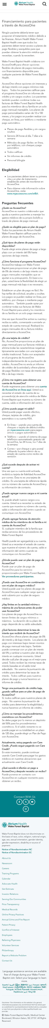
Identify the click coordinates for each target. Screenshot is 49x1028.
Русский (25, 989)
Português (10, 989)
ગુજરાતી (43, 985)
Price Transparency (10, 904)
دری (30, 985)
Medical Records (10, 909)
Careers (5, 868)
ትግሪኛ (40, 989)
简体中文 (24, 985)
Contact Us (7, 960)
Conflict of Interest (10, 930)
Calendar (6, 878)
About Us (6, 858)
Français (36, 985)
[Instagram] (26, 809)
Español (5, 985)
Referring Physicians (11, 940)
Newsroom (7, 863)
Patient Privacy (8, 925)
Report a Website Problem (14, 955)
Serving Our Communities (14, 899)
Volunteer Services (10, 945)
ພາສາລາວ (37, 987)
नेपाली (43, 987)
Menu (5, 2)
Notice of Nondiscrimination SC (17, 852)
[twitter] (26, 802)
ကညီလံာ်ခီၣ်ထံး (20, 987)
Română (18, 989)
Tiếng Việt (32, 992)
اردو (25, 992)
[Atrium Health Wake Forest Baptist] (24, 825)
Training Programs (10, 873)
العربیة (12, 985)
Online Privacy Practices (13, 914)
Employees (7, 935)
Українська (18, 992)
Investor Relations (10, 894)
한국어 (29, 987)
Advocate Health (10, 883)
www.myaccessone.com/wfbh (22, 193)
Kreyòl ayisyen (8, 987)
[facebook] (19, 802)
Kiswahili (33, 989)
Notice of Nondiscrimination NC (17, 849)
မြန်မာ (17, 985)
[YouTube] (32, 802)
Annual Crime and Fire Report (16, 919)
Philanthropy (8, 950)
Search (43, 1)
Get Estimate (8, 889)
